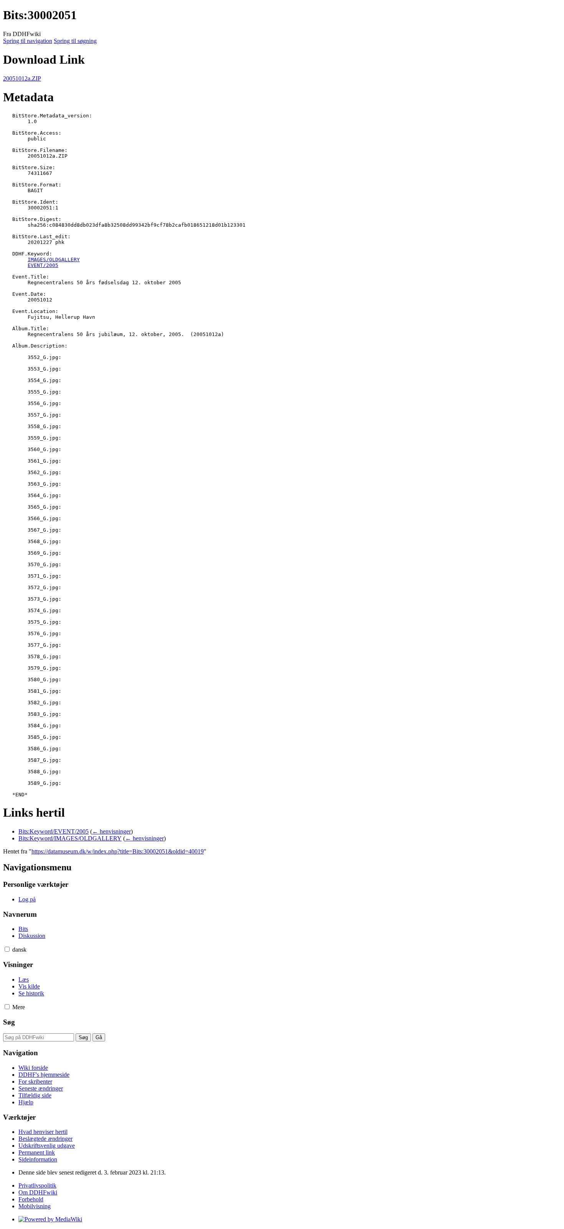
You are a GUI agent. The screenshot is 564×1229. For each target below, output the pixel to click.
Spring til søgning (75, 41)
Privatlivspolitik (37, 1185)
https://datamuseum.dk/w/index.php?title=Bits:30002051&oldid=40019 (117, 851)
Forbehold (30, 1199)
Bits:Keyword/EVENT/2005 (53, 831)
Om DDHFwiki (37, 1192)
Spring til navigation (27, 41)
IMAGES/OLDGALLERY (54, 259)
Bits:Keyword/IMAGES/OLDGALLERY (70, 838)
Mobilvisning (34, 1206)
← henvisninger (111, 831)
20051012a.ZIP (22, 78)
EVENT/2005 (43, 265)
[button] (7, 949)
